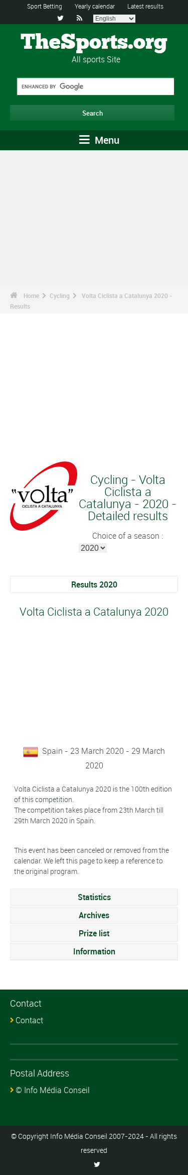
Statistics (94, 897)
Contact (29, 1020)
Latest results (145, 6)
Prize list (94, 933)
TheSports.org (94, 42)
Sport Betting (44, 6)
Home (31, 295)
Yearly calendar (95, 6)
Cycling (60, 295)
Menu (105, 140)
